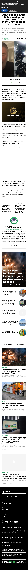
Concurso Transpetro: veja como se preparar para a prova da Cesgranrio (10, 322)
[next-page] (24, 254)
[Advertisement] (14, 166)
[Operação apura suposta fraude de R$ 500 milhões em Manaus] (22, 293)
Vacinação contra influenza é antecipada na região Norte (7, 208)
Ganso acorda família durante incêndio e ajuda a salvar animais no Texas (13, 276)
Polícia (4, 401)
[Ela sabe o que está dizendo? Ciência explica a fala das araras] (22, 332)
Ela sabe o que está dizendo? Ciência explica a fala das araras (10, 332)
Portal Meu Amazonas (6, 39)
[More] (19, 82)
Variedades (5, 367)
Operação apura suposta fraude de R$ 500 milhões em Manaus (9, 293)
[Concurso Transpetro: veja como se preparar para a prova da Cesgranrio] (22, 322)
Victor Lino (5, 284)
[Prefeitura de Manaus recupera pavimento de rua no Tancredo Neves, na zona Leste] (22, 312)
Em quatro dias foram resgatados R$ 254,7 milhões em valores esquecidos (20, 208)
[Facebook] (11, 245)
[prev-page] (21, 254)
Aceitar (4, 10)
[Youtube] (16, 245)
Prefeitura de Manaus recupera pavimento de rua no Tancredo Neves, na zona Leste (9, 313)
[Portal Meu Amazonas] (14, 220)
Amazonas (5, 472)
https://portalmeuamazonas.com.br (14, 229)
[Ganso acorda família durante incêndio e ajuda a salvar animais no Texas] (14, 357)
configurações (4, 7)
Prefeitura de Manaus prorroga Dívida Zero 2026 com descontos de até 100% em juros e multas (10, 303)
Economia (5, 435)
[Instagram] (14, 245)
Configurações (13, 10)
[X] (11, 497)
